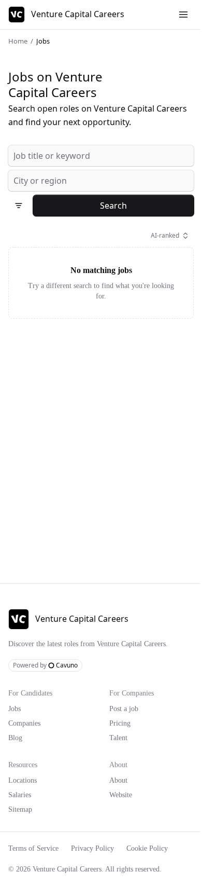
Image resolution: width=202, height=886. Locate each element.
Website (119, 807)
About (116, 793)
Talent (116, 750)
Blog (15, 750)
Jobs (16, 721)
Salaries (21, 807)
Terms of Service (36, 861)
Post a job (123, 721)
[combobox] (97, 155)
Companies (27, 736)
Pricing (117, 736)
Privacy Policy (102, 861)
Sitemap (21, 822)
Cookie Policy (161, 861)
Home (17, 40)
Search (109, 205)
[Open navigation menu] (175, 14)
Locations (24, 793)
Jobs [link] (44, 40)
